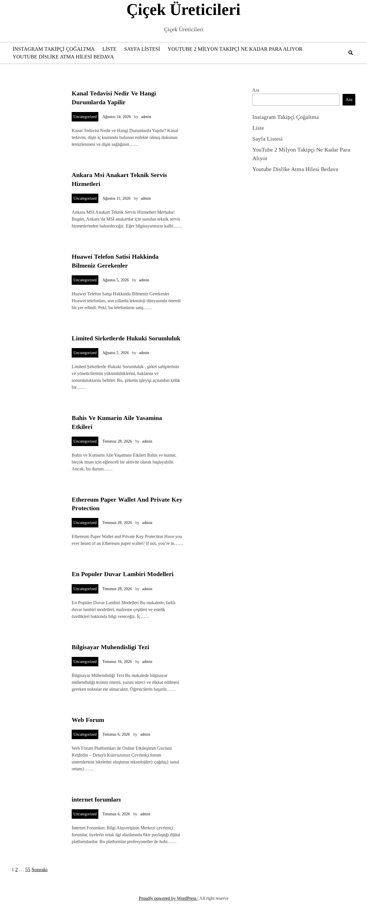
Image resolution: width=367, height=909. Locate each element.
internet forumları (96, 799)
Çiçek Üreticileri (183, 9)
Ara (255, 90)
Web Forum (88, 719)
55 (27, 869)
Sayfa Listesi (142, 49)
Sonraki (40, 869)
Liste (109, 49)
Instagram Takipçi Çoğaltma (54, 49)
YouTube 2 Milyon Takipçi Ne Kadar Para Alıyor (235, 49)
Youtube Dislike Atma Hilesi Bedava (63, 57)
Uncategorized (85, 117)
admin (146, 117)
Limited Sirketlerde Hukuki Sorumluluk (126, 338)
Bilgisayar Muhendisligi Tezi (110, 647)
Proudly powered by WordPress (168, 898)
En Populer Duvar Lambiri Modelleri (122, 574)
